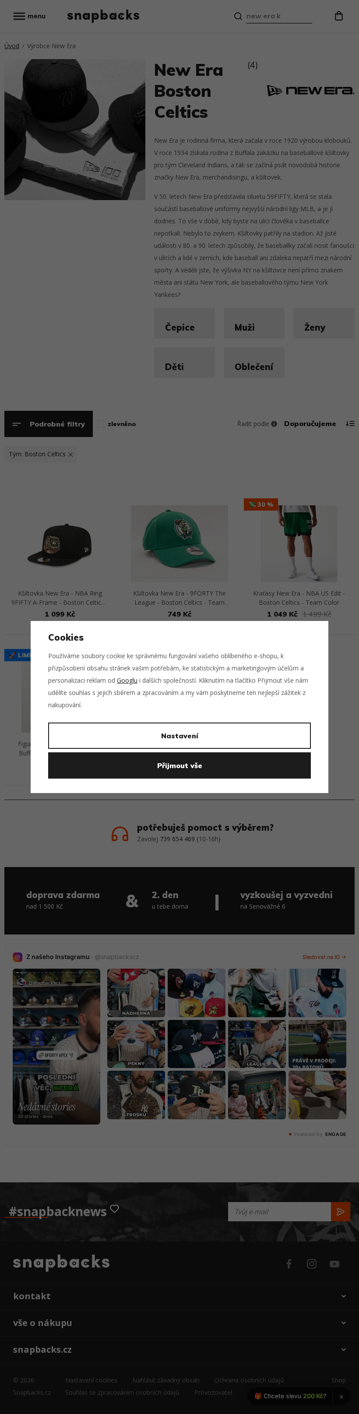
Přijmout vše (179, 765)
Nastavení (179, 735)
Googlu (127, 680)
